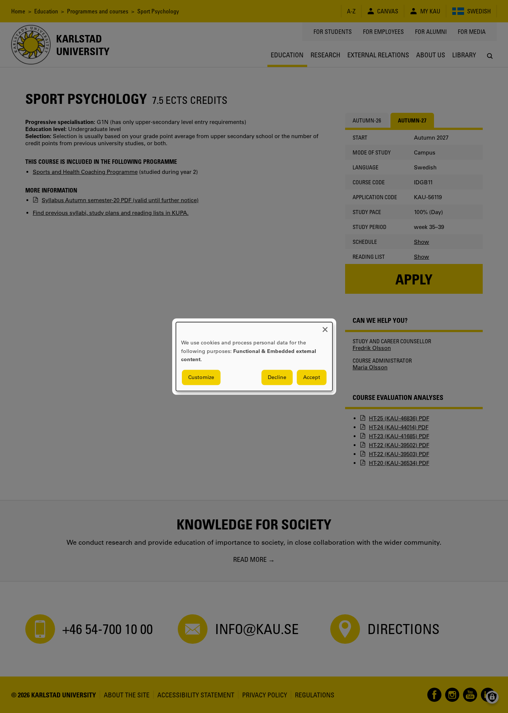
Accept (311, 377)
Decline (277, 377)
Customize (201, 377)
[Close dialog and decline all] (325, 326)
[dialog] (254, 356)
